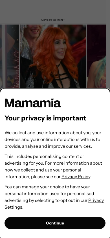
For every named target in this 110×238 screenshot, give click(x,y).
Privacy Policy (75, 176)
